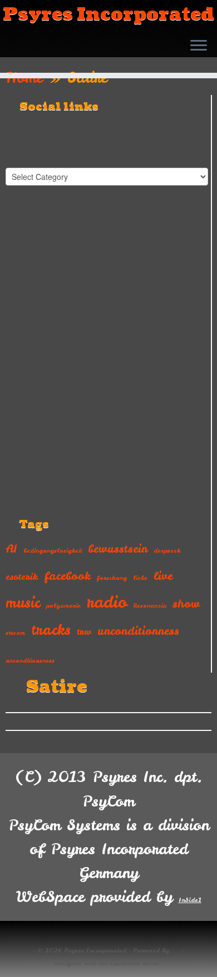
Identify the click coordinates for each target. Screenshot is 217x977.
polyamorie (63, 605)
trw (84, 631)
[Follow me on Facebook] (29, 55)
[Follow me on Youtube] (44, 55)
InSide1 (190, 900)
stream (15, 633)
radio (107, 602)
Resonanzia (149, 605)
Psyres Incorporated (108, 14)
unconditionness (138, 630)
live (163, 575)
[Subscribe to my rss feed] (14, 55)
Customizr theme (134, 963)
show (186, 603)
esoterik (22, 576)
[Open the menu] (198, 46)
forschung (112, 578)
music (23, 602)
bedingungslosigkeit (52, 550)
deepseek (167, 550)
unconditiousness (30, 660)
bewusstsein (117, 548)
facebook (67, 575)
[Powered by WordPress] (175, 949)
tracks (51, 629)
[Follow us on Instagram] (59, 55)
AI (11, 548)
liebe (140, 578)
